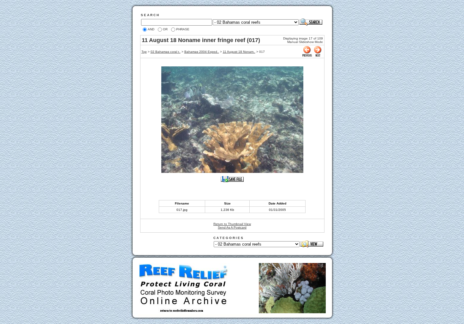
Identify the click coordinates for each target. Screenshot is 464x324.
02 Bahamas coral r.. (166, 51)
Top (144, 51)
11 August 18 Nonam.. (239, 51)
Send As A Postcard (232, 227)
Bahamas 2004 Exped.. (201, 51)
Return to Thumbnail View (232, 224)
